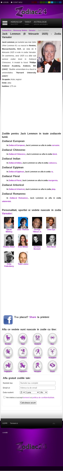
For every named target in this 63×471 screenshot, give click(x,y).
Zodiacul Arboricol (16, 189)
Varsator (7, 213)
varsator (55, 145)
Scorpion (52, 358)
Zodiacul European (17, 145)
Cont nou (17, 2)
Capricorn (23, 371)
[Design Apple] (49, 2)
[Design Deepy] (60, 2)
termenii (26, 397)
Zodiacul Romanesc (19, 198)
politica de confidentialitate (43, 397)
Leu (8, 358)
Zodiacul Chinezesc (17, 154)
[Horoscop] (31, 446)
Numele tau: (8, 383)
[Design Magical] (38, 2)
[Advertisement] (31, 109)
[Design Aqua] (52, 2)
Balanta (37, 358)
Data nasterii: (8, 392)
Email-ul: (6, 388)
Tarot (28, 23)
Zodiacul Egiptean (16, 172)
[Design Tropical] (55, 2)
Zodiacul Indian (15, 163)
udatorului (6, 201)
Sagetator (8, 371)
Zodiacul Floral (15, 180)
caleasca (53, 163)
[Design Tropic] (46, 2)
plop (53, 189)
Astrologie (41, 23)
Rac (52, 344)
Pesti (52, 371)
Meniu (5, 23)
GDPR (4, 423)
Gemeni (37, 344)
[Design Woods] (44, 2)
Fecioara (23, 358)
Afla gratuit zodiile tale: (17, 378)
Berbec (8, 344)
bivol (55, 154)
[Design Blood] (32, 2)
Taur (23, 344)
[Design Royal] (57, 2)
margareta (52, 180)
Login (5, 2)
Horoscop (16, 23)
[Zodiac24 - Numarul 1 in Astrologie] (31, 11)
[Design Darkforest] (41, 2)
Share (32, 317)
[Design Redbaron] (35, 2)
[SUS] (54, 423)
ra (52, 172)
